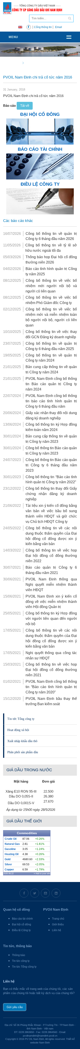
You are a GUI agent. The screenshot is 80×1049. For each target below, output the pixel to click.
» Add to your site (42, 873)
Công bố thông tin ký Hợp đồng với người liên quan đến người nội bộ (51, 618)
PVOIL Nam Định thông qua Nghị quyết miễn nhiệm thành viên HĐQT (51, 584)
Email (58, 27)
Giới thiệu (58, 924)
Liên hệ (56, 930)
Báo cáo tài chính (22, 918)
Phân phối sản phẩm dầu (22, 752)
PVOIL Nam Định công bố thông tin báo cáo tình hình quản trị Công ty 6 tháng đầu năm (51, 401)
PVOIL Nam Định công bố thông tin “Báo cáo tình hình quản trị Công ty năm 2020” (51, 687)
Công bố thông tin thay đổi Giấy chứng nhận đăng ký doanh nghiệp (51, 494)
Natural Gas (12, 844)
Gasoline (10, 849)
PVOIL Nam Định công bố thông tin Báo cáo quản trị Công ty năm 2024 (51, 384)
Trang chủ (58, 918)
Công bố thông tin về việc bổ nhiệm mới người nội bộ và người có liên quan (51, 286)
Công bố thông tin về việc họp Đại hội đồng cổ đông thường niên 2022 (51, 555)
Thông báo (18, 955)
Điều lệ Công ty (21, 930)
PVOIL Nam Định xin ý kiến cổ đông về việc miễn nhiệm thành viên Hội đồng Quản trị (51, 601)
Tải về (24, 105)
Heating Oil (11, 854)
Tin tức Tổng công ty (20, 719)
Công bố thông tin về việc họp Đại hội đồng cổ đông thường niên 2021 (51, 669)
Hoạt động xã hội (18, 730)
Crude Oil (10, 838)
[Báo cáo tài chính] (40, 166)
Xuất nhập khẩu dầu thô (22, 741)
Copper (9, 869)
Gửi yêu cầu (15, 1007)
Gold (7, 859)
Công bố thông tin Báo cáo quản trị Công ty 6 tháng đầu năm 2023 (51, 465)
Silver (8, 864)
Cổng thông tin (43, 27)
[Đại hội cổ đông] (40, 131)
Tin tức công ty (21, 960)
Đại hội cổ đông (21, 924)
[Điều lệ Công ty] (40, 201)
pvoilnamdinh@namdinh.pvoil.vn (40, 1035)
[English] (20, 27)
